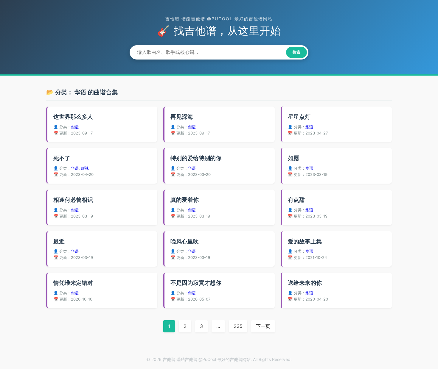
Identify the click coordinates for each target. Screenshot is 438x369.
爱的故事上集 (305, 241)
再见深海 (181, 116)
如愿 (293, 158)
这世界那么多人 (73, 116)
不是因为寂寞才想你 (195, 282)
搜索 (296, 52)
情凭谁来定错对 (73, 282)
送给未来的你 (305, 282)
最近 (59, 241)
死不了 (61, 158)
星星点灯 (299, 116)
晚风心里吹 (184, 241)
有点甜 (296, 199)
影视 (85, 168)
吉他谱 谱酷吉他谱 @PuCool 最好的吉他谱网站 (219, 18)
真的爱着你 (184, 199)
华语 (75, 126)
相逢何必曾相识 (73, 199)
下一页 (263, 326)
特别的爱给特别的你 (195, 158)
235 (238, 326)
